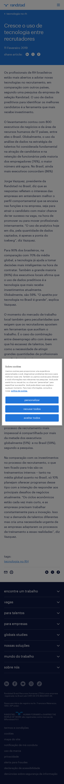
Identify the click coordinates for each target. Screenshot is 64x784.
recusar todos (32, 408)
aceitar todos (32, 417)
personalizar (32, 399)
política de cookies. (19, 391)
